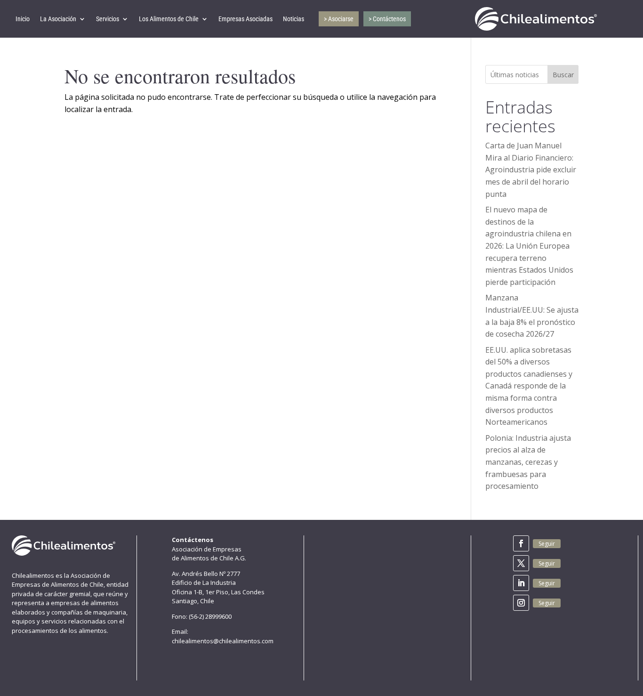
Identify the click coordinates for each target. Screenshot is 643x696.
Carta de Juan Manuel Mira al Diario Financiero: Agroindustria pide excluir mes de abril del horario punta (530, 169)
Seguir (547, 544)
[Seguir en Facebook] (521, 543)
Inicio (23, 19)
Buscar (563, 74)
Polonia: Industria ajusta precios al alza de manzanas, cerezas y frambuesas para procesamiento (528, 462)
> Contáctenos (387, 19)
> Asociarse (339, 19)
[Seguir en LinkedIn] (521, 583)
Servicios (107, 19)
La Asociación (58, 19)
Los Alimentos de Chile (169, 19)
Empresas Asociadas (245, 19)
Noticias (293, 19)
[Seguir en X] (521, 563)
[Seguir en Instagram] (521, 603)
